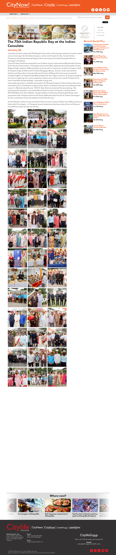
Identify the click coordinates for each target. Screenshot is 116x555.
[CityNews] (37, 5)
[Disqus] (45, 417)
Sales (34, 537)
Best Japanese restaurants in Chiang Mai (58, 508)
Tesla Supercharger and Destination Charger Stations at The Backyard (101, 47)
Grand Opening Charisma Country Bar (100, 57)
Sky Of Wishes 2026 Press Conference (101, 103)
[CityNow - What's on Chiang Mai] (49, 527)
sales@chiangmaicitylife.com (89, 543)
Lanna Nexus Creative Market (99, 126)
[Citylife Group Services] (62, 5)
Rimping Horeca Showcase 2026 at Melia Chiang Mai (100, 92)
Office (34, 536)
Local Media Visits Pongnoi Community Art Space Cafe (101, 69)
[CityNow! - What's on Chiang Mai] (18, 5)
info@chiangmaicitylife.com (35, 542)
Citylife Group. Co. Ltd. (19, 551)
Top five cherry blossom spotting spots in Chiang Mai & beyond (85, 508)
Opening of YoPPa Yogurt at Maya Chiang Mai (100, 81)
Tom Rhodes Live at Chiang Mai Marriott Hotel (101, 115)
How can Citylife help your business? (89, 539)
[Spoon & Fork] (74, 5)
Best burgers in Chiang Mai (31, 508)
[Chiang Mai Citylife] (49, 5)
